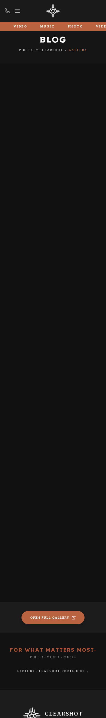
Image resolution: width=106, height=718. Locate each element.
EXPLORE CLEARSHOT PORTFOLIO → (53, 671)
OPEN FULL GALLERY (49, 617)
